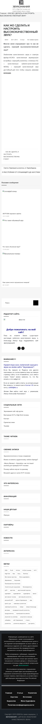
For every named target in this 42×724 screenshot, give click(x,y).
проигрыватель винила (23, 613)
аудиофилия (17, 593)
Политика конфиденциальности (21, 705)
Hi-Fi (35, 570)
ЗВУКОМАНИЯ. (24, 665)
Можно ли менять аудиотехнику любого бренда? (21, 459)
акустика (12, 590)
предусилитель (9, 613)
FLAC (11, 570)
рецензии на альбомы (11, 617)
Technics (25, 573)
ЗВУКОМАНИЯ (21, 7)
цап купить (31, 623)
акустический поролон (24, 590)
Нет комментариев (32, 39)
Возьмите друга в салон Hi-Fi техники (17, 473)
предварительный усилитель (21, 610)
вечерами (7, 73)
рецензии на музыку (26, 617)
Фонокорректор (27, 587)
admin (6, 39)
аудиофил (8, 593)
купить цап (8, 603)
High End (7, 573)
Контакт (6, 418)
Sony (19, 573)
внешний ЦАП (9, 600)
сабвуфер (7, 620)
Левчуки (6, 515)
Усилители (32, 693)
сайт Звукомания (18, 620)
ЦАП (6, 590)
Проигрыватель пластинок (12, 583)
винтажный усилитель (25, 597)
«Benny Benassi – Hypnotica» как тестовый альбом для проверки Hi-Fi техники (18, 464)
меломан (7, 610)
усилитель (8, 623)
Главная (3, 13)
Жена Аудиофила (28, 701)
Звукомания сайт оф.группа (13, 411)
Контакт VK (29, 385)
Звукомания (8, 580)
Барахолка (11, 701)
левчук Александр (31, 607)
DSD (6, 570)
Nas (14, 573)
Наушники (17, 580)
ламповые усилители (20, 603)
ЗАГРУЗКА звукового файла (12, 214)
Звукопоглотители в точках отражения (17, 456)
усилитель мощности (19, 623)
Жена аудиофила (24, 577)
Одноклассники (9, 422)
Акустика (14, 697)
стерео (28, 620)
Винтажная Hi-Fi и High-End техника (16, 415)
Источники (27, 697)
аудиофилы (26, 593)
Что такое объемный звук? (11, 247)
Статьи (22, 39)
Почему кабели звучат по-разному (16, 469)
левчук (21, 607)
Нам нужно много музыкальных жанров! (16, 282)
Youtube (6, 426)
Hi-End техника (26, 570)
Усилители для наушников (12, 587)
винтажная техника (10, 597)
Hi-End (18, 570)
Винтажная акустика (11, 577)
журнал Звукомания (21, 600)
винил (34, 593)
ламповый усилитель (11, 607)
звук (31, 600)
